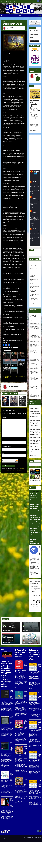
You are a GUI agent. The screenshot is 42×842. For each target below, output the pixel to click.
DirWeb (35, 316)
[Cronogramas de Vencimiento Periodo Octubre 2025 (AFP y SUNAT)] (33, 784)
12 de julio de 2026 (28, 640)
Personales (29, 837)
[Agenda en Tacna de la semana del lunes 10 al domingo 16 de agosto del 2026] (19, 749)
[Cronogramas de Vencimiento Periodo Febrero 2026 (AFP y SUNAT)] (33, 666)
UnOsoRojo (11, 27)
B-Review (36, 378)
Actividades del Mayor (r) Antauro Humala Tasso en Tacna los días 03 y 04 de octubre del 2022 (35, 448)
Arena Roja (36, 395)
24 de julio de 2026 (8, 640)
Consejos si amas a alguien (8, 377)
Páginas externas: (33, 21)
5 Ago (33, 231)
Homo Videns (36, 359)
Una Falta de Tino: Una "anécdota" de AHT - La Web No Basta (35, 408)
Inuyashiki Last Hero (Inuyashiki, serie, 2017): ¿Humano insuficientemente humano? (34, 385)
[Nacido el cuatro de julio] (5, 801)
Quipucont (33, 650)
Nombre (4, 440)
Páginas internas (38, 839)
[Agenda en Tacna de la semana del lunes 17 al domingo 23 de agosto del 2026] (19, 664)
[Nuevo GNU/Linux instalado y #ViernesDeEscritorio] (5, 746)
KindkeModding (33, 315)
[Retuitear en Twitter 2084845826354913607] (33, 240)
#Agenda (34, 218)
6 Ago (33, 214)
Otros (4, 21)
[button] (38, 15)
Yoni (35, 322)
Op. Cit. (35, 352)
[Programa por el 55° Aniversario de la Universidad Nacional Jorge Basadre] (19, 695)
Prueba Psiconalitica (18, 376)
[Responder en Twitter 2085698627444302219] (31, 208)
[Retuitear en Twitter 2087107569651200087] (33, 193)
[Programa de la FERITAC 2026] (19, 723)
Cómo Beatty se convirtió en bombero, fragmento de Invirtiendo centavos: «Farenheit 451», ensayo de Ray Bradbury (34, 348)
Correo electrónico (6, 446)
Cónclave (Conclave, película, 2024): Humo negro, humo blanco (34, 300)
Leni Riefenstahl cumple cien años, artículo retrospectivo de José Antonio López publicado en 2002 (35, 336)
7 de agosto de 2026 (28, 628)
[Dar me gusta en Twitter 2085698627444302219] (35, 208)
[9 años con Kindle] (5, 720)
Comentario (4, 417)
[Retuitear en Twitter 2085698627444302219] (33, 208)
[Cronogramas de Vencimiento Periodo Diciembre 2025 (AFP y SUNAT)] (33, 724)
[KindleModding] (5, 693)
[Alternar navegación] (20, 15)
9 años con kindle (34, 320)
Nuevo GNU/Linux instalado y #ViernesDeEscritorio (34, 270)
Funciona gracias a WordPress (6, 838)
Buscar (31, 249)
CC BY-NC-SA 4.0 (35, 600)
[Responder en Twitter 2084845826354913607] (31, 240)
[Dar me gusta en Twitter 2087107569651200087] (35, 193)
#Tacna (31, 219)
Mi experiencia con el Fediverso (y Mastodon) (34, 275)
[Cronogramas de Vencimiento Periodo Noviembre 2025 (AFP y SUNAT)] (33, 754)
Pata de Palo (36, 340)
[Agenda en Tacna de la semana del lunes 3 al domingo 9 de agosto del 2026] (19, 780)
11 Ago (34, 184)
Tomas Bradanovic (34, 491)
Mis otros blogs (31, 839)
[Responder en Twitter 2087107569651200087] (31, 193)
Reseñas (39, 837)
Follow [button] (38, 78)
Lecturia (31, 283)
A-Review (36, 388)
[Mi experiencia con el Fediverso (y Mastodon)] (5, 774)
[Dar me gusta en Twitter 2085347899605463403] (35, 225)
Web (3, 453)
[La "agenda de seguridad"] (34, 549)
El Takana (19, 650)
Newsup (15, 838)
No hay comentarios (8, 630)
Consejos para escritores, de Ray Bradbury (34, 364)
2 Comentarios (27, 630)
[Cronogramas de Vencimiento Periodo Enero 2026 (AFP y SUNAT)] (33, 696)
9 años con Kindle (34, 265)
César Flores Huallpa (35, 182)
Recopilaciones (34, 837)
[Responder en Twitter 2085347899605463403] (31, 225)
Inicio (25, 837)
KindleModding (33, 262)
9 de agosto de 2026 (8, 628)
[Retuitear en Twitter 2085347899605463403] (33, 225)
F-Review (36, 329)
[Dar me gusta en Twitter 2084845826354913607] (35, 240)
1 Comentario (32, 120)
